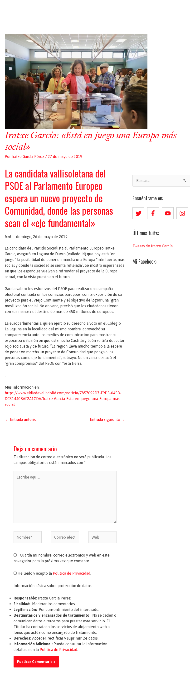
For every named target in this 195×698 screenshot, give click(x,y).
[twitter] (139, 213)
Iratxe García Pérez (98, 9)
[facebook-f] (154, 213)
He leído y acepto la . (54, 573)
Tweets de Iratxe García (152, 246)
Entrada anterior (21, 419)
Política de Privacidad (71, 573)
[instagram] (183, 213)
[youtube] (169, 213)
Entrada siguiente (107, 419)
